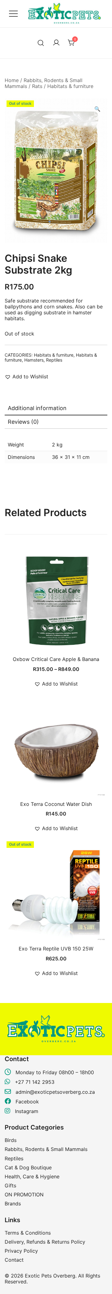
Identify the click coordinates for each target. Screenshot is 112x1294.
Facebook (26, 1101)
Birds (10, 1140)
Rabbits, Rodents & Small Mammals (43, 83)
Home (12, 80)
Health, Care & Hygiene (32, 1176)
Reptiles (54, 360)
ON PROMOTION (24, 1194)
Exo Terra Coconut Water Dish (56, 804)
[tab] (56, 408)
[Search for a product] (41, 43)
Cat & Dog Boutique (28, 1167)
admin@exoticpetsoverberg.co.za (55, 1092)
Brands (13, 1203)
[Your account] (56, 43)
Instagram (25, 1111)
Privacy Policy (21, 1251)
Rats (37, 86)
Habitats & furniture (70, 86)
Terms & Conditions (28, 1233)
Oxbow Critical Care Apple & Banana (56, 659)
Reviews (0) (23, 421)
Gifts (10, 1185)
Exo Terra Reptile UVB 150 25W (56, 948)
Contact (14, 1260)
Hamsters (34, 360)
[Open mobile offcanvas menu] (13, 14)
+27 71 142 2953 (34, 1082)
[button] (97, 109)
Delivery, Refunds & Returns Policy (45, 1242)
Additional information (37, 408)
